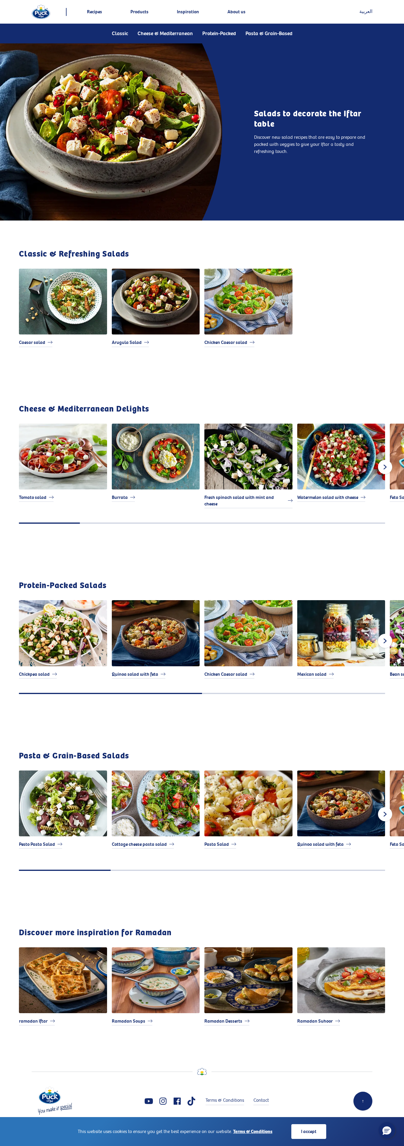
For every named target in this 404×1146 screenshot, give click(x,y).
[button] (387, 1130)
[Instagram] (163, 1101)
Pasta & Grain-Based (269, 33)
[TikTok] (191, 1101)
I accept (308, 1131)
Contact (261, 1100)
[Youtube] (148, 1101)
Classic (120, 33)
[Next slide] (385, 467)
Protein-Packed (219, 33)
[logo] (41, 12)
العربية (365, 11)
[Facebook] (177, 1101)
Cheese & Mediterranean (165, 33)
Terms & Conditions (252, 1131)
